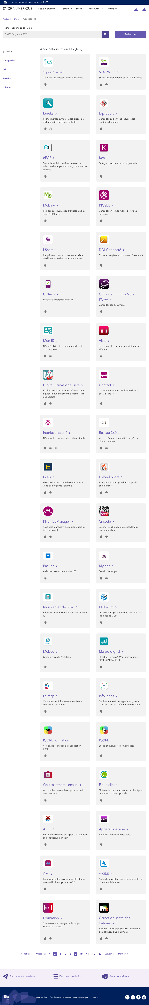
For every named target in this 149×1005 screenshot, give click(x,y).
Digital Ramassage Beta (62, 385)
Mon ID (49, 341)
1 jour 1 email (54, 72)
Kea (102, 158)
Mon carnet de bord (59, 607)
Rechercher (130, 34)
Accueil (7, 18)
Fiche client (108, 785)
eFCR (47, 158)
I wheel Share (109, 477)
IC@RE (104, 740)
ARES (47, 829)
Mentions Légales (81, 997)
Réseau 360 (108, 433)
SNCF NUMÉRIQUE (17, 9)
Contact (105, 385)
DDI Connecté (110, 250)
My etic (105, 566)
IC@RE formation (56, 740)
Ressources (95, 8)
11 (87, 953)
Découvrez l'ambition (70, 976)
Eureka (49, 113)
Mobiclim (107, 607)
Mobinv (49, 205)
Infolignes (107, 696)
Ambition (112, 8)
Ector (47, 477)
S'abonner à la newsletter (23, 976)
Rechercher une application (17, 27)
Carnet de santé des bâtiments (114, 920)
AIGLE (104, 873)
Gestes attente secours (61, 785)
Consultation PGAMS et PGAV (117, 297)
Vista (103, 341)
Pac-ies (49, 566)
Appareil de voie (112, 829)
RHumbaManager (57, 521)
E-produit (107, 113)
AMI (46, 873)
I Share (49, 250)
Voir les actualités (118, 976)
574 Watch (107, 72)
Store (79, 8)
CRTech (49, 294)
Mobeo (49, 651)
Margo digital (110, 651)
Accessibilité (41, 997)
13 (100, 953)
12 (93, 953)
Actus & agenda (46, 8)
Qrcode (105, 521)
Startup (65, 8)
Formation (51, 918)
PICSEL (105, 205)
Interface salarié (55, 433)
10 (81, 953)
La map (49, 696)
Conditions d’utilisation (60, 997)
